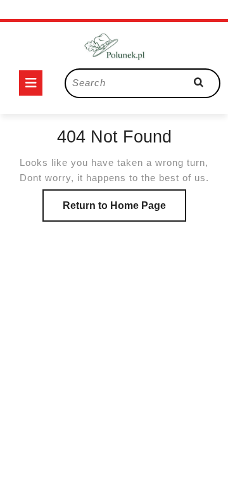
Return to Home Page (124, 211)
